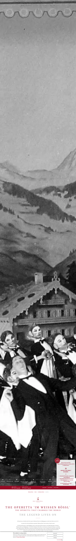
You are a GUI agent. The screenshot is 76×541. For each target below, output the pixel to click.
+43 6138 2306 (66, 484)
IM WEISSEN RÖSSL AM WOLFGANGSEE (38, 4)
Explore (44, 5)
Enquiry (44, 487)
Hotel (22, 5)
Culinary (35, 5)
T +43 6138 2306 (58, 1)
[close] (74, 460)
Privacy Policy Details (20, 537)
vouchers (56, 487)
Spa (40, 5)
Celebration (51, 5)
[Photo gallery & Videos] (53, 1)
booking (50, 487)
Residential (29, 5)
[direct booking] (57, 460)
